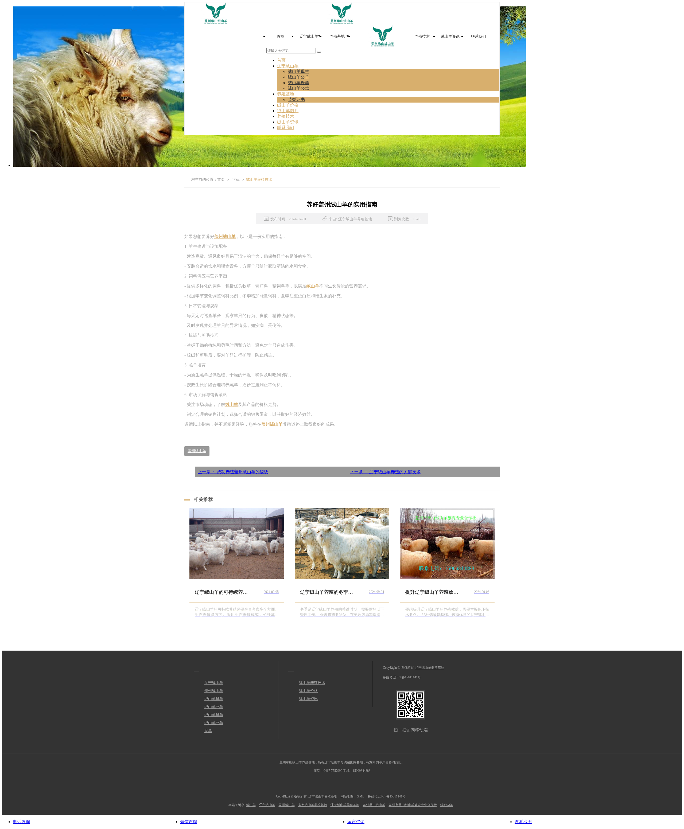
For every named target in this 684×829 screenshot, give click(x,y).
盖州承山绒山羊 (374, 805)
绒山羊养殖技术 (259, 180)
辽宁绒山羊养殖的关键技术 (385, 472)
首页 (281, 60)
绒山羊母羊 (298, 71)
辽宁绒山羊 (287, 66)
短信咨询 (188, 821)
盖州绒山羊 (197, 451)
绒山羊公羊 (298, 77)
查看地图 (523, 821)
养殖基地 (285, 94)
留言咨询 (355, 821)
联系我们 (285, 127)
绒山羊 (251, 805)
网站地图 (347, 796)
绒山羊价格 (287, 105)
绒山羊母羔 (298, 82)
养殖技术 (285, 116)
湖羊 (208, 731)
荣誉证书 (296, 99)
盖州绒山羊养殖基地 (312, 805)
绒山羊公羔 (298, 88)
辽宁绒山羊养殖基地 (429, 668)
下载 (236, 180)
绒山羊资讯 (287, 122)
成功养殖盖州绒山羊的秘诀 (233, 472)
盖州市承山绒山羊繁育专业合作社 (413, 805)
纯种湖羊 (446, 805)
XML (360, 796)
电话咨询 (21, 821)
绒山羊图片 (287, 110)
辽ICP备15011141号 (407, 677)
